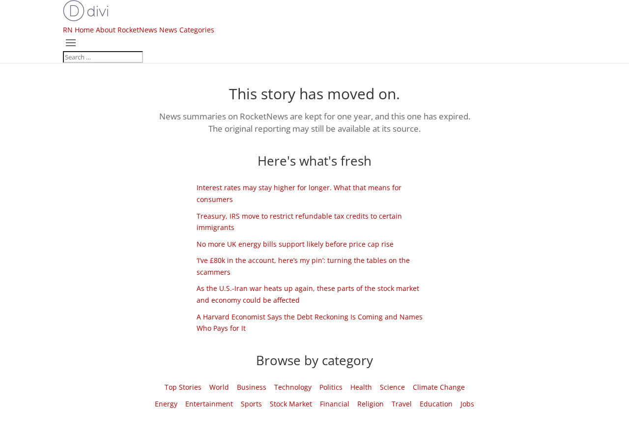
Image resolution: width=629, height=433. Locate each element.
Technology (293, 387)
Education (436, 403)
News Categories (186, 29)
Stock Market (291, 403)
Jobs (467, 403)
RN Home (78, 29)
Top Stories (183, 387)
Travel (402, 403)
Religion (370, 403)
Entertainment (209, 403)
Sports (251, 403)
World (219, 387)
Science (392, 387)
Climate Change (439, 387)
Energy (166, 403)
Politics (331, 387)
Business (251, 387)
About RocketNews (126, 29)
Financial (334, 403)
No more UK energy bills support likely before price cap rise (295, 244)
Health (361, 387)
